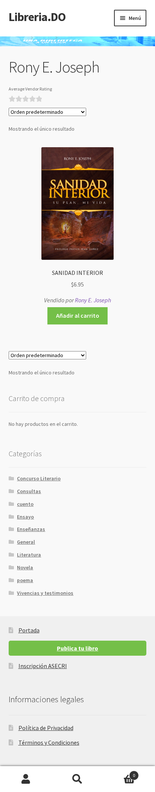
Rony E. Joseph (93, 300)
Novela (25, 567)
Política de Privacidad (45, 728)
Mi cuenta (26, 779)
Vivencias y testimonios (45, 593)
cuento (25, 504)
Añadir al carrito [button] (77, 315)
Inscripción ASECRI (42, 666)
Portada (29, 630)
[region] (77, 41)
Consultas (29, 491)
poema (25, 580)
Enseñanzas (31, 529)
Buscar (77, 779)
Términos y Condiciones (48, 742)
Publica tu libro (77, 648)
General (26, 542)
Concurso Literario (39, 478)
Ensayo (25, 516)
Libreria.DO (37, 16)
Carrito (119, 772)
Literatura (29, 554)
